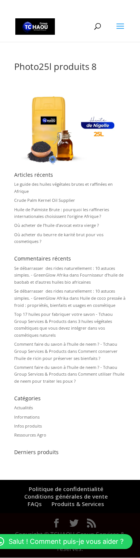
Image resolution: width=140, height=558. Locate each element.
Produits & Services (78, 504)
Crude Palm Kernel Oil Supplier (44, 200)
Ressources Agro (30, 435)
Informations (27, 417)
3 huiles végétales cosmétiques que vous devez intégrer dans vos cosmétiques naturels (63, 328)
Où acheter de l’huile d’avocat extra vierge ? (56, 225)
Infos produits (28, 426)
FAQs (35, 504)
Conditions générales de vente (66, 496)
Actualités (23, 407)
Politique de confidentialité (66, 489)
